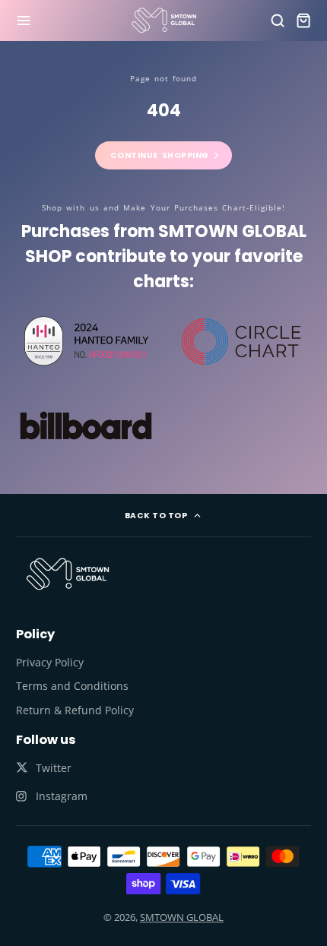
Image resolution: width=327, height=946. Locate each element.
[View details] (67, 573)
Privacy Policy (50, 662)
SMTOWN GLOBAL (182, 917)
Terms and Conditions (72, 686)
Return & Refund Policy (75, 710)
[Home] (164, 20)
